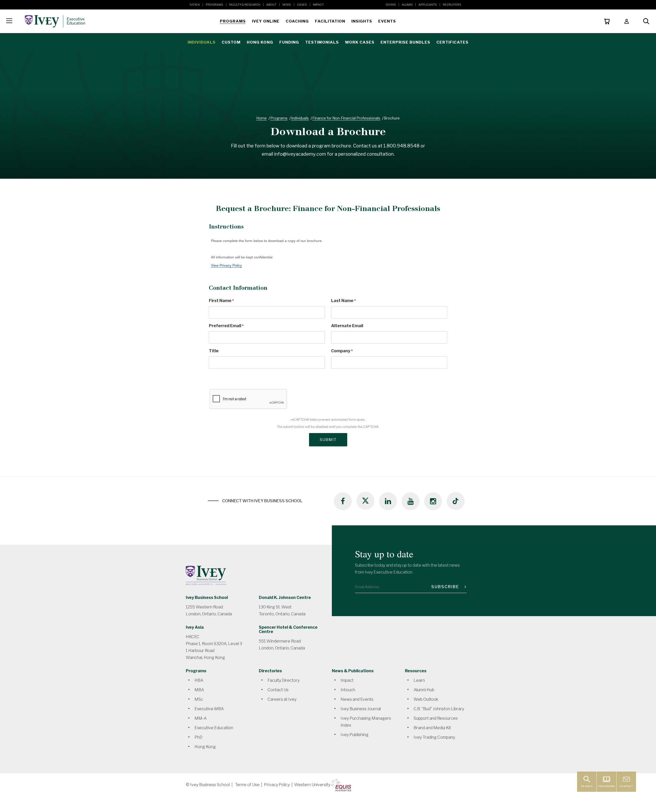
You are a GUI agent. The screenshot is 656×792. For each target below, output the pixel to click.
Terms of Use (247, 784)
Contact (626, 786)
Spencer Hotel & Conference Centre (288, 629)
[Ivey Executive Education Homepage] (118, 21)
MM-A (200, 718)
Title (214, 350)
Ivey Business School (207, 597)
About (271, 4)
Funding (289, 42)
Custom (231, 42)
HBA (198, 680)
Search (587, 786)
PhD (198, 737)
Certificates (452, 42)
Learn (419, 680)
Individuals (202, 42)
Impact (318, 4)
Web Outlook (426, 699)
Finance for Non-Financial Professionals (346, 118)
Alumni (407, 4)
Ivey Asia (195, 627)
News (286, 4)
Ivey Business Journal (361, 708)
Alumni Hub (424, 689)
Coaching (297, 21)
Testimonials (322, 42)
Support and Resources (436, 718)
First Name (220, 300)
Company (340, 350)
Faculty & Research (244, 4)
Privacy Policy (277, 784)
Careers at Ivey (282, 699)
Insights (361, 21)
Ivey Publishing (354, 734)
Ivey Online (266, 21)
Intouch (348, 689)
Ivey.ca (195, 4)
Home (261, 118)
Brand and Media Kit (432, 727)
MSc (198, 699)
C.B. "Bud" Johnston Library (439, 708)
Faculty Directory (284, 680)
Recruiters (452, 4)
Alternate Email (347, 325)
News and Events (357, 699)
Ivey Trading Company (434, 737)
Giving (391, 4)
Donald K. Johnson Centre (285, 597)
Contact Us (278, 689)
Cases (302, 4)
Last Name (342, 300)
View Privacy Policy (226, 265)
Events (387, 21)
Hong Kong (260, 42)
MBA (199, 689)
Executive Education (213, 727)
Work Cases (359, 42)
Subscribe (445, 586)
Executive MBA (209, 708)
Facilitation (330, 21)
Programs (214, 4)
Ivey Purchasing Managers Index (366, 722)
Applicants (427, 4)
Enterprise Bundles (405, 42)
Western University (312, 784)
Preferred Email (225, 325)
